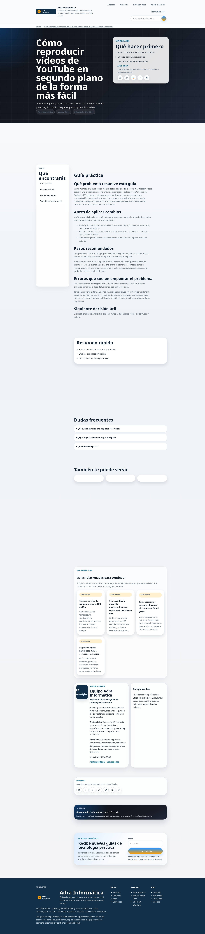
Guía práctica (46, 183)
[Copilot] (133, 78)
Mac (115, 898)
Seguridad (117, 902)
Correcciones (113, 762)
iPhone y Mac (139, 4)
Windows (124, 4)
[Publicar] (79, 790)
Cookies (156, 902)
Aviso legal (158, 895)
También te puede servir (51, 201)
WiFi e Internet (158, 4)
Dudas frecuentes (48, 195)
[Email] (112, 790)
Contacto (157, 892)
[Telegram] (105, 790)
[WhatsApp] (99, 790)
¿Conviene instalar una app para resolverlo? (99, 428)
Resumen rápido (47, 189)
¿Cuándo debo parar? (88, 446)
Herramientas (158, 11)
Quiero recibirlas (145, 851)
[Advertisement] (102, 141)
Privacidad (157, 859)
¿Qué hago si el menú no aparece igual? (97, 437)
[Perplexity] (127, 78)
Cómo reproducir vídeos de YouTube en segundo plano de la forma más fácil (78, 26)
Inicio (38, 26)
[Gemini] (140, 78)
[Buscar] (163, 18)
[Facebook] (86, 790)
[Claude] (146, 78)
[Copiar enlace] (119, 790)
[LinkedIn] (92, 790)
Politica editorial (97, 762)
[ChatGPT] (120, 78)
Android (111, 4)
